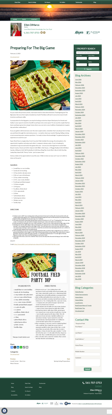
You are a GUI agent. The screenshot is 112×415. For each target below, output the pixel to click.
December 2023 (80, 134)
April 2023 (78, 150)
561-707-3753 (32, 32)
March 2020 (78, 232)
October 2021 (79, 189)
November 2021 (80, 186)
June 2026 (78, 79)
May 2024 (78, 123)
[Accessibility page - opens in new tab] (68, 404)
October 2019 (79, 243)
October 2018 (79, 271)
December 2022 (80, 156)
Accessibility (14, 395)
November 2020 (80, 216)
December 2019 (80, 238)
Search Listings (32, 2)
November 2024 (80, 109)
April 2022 (78, 172)
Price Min (79, 55)
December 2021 (80, 183)
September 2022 (80, 161)
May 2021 (78, 200)
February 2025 (79, 107)
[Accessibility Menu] (4, 410)
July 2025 (78, 96)
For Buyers (47, 2)
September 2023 (80, 142)
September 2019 (80, 246)
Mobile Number (80, 351)
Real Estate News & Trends (83, 305)
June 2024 (78, 120)
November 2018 (80, 268)
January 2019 (79, 262)
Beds (77, 62)
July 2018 (78, 276)
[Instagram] (44, 32)
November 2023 (80, 137)
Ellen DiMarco (31, 24)
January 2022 (79, 180)
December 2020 (80, 213)
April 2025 (78, 101)
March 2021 (78, 205)
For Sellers (62, 2)
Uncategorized (14, 57)
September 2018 (80, 273)
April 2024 (78, 126)
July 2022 (78, 167)
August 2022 (79, 164)
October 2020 (79, 219)
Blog (94, 2)
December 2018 (80, 265)
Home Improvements (81, 294)
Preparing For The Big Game (32, 48)
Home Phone (79, 345)
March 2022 (78, 175)
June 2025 (78, 98)
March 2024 (78, 129)
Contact (34, 19)
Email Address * (79, 339)
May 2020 (78, 227)
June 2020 (78, 224)
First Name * (79, 326)
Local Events (79, 303)
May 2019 (78, 254)
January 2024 (79, 131)
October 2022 (79, 159)
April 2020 (78, 230)
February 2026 (79, 85)
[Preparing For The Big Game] (40, 109)
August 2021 (79, 191)
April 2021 (78, 202)
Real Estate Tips (80, 308)
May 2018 (78, 279)
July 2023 (78, 145)
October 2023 (79, 139)
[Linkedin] (41, 32)
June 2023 (78, 148)
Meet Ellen (17, 2)
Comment (78, 358)
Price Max (91, 55)
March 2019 (78, 260)
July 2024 (78, 118)
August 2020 (79, 221)
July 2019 (78, 252)
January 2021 (79, 211)
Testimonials (79, 2)
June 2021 (78, 197)
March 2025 (78, 104)
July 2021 (78, 194)
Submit (87, 369)
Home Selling (79, 300)
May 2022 (78, 170)
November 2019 (80, 241)
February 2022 (79, 178)
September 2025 (80, 90)
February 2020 (79, 235)
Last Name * (78, 333)
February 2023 (79, 153)
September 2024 (80, 115)
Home (15, 19)
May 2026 (78, 82)
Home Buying (79, 292)
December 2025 (80, 88)
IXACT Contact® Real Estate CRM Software (90, 403)
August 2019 (79, 249)
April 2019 (78, 257)
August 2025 (79, 93)
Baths (90, 62)
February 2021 (79, 208)
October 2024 (79, 112)
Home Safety (79, 297)
